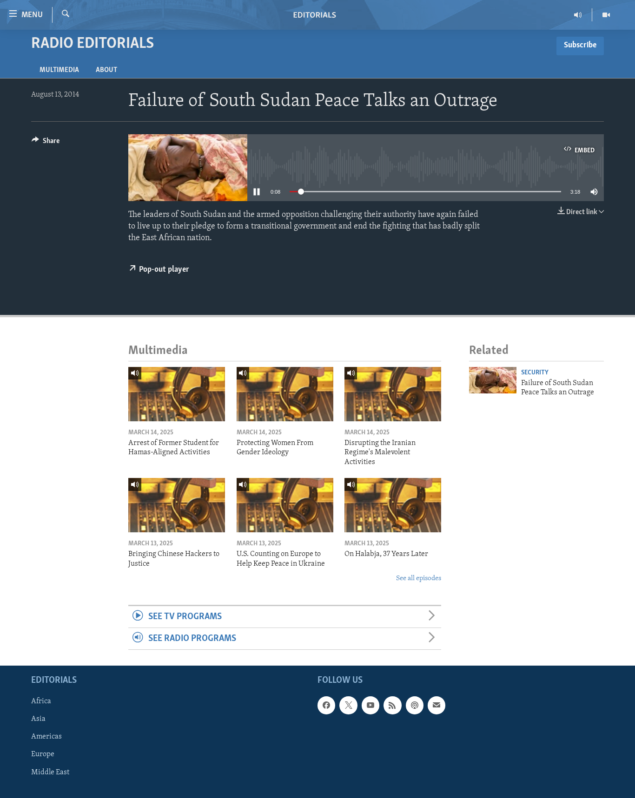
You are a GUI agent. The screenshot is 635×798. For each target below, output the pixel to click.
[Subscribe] (436, 705)
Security (535, 372)
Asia (38, 719)
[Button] (46, 143)
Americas (46, 737)
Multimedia (59, 70)
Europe (42, 755)
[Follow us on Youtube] (370, 705)
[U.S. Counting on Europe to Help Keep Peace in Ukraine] (285, 505)
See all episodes (418, 578)
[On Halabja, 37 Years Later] (392, 505)
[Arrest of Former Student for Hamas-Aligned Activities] (176, 394)
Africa (41, 702)
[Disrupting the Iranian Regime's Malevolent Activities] (392, 394)
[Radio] (578, 14)
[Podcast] (414, 705)
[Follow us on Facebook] (326, 705)
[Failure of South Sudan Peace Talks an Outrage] (492, 380)
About (106, 70)
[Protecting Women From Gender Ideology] (285, 394)
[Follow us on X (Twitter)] (348, 705)
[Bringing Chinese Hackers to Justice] (176, 505)
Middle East (50, 772)
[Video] (606, 14)
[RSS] (392, 705)
